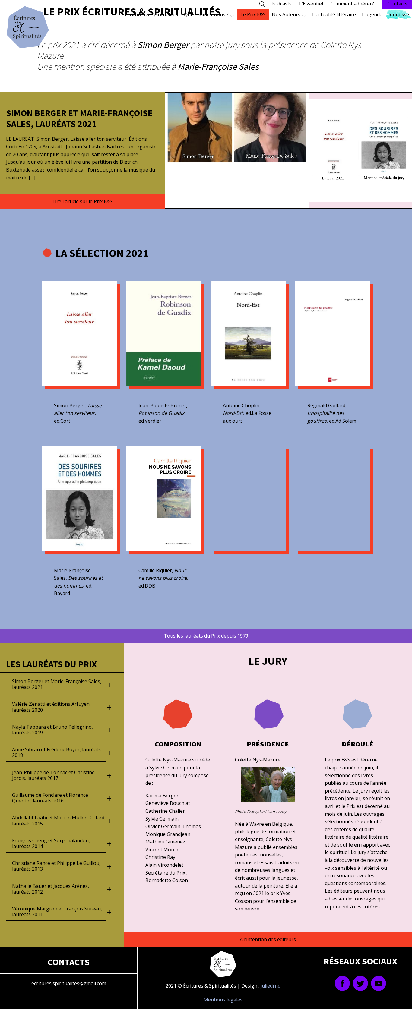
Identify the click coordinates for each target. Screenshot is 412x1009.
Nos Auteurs (286, 14)
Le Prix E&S (253, 14)
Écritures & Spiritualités (151, 14)
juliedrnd (270, 985)
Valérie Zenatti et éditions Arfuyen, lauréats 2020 (51, 707)
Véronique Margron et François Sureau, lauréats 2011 (57, 911)
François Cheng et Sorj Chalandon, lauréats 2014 (51, 843)
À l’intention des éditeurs (268, 939)
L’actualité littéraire (334, 14)
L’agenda (372, 14)
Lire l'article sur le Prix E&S (82, 201)
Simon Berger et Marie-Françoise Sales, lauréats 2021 (79, 118)
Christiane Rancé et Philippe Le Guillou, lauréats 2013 (56, 866)
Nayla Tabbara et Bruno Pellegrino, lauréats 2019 (52, 730)
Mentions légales (223, 999)
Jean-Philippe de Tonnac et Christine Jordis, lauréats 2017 (53, 775)
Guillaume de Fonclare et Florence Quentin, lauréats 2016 (50, 798)
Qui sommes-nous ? (206, 14)
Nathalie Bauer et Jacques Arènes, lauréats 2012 (50, 889)
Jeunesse (398, 14)
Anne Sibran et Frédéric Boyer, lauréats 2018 (56, 752)
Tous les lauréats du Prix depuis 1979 (206, 635)
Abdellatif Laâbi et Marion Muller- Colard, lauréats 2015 (59, 820)
